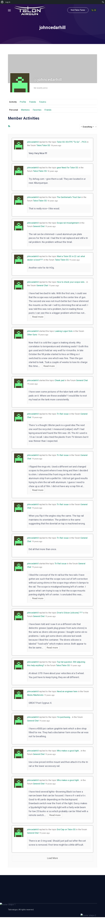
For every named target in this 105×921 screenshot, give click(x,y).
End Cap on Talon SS (66, 829)
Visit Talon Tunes (78, 10)
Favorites (37, 110)
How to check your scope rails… (71, 282)
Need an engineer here (67, 691)
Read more (37, 317)
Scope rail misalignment (68, 223)
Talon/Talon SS (43, 145)
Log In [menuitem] (7, 2)
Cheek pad (59, 380)
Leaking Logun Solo (64, 331)
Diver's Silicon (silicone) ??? (70, 612)
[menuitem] (2, 2)
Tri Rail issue (63, 414)
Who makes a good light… (68, 750)
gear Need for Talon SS (67, 167)
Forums (42, 102)
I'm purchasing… (64, 717)
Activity (13, 102)
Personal (13, 110)
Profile (23, 102)
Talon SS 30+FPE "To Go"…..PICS (71, 142)
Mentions (25, 110)
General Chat (39, 226)
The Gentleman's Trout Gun (69, 197)
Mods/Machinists (35, 695)
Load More (52, 858)
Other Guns (32, 334)
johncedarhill (33, 142)
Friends (32, 102)
